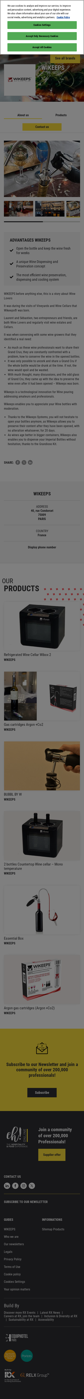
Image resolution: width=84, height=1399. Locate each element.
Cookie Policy (63, 17)
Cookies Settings (42, 24)
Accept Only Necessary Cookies (42, 36)
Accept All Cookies (42, 47)
